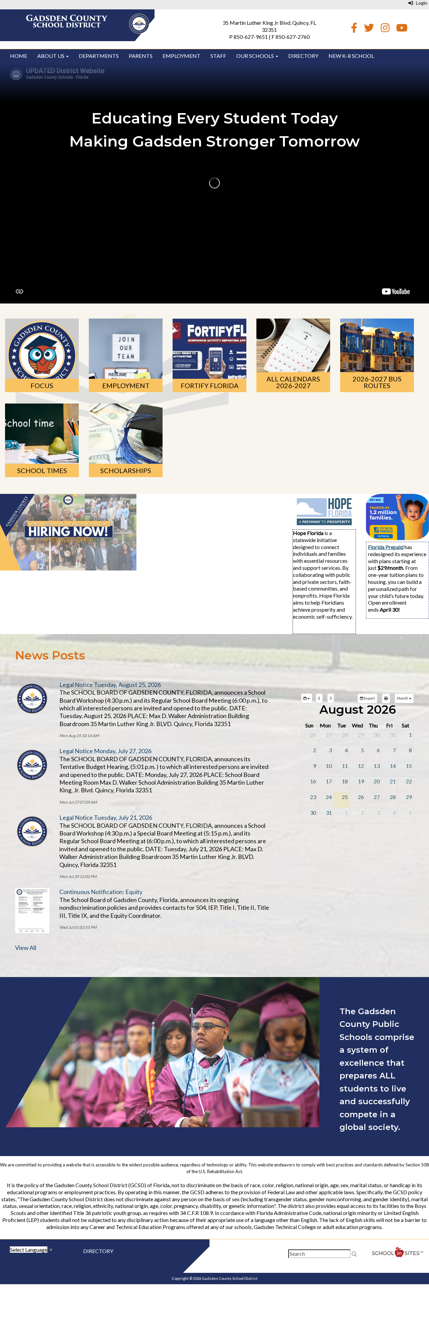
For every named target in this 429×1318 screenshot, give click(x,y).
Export (369, 698)
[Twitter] (369, 29)
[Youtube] (402, 29)
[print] (386, 698)
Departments (99, 56)
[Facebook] (354, 29)
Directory (303, 56)
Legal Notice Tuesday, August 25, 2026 (110, 684)
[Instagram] (385, 29)
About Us (51, 56)
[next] (330, 698)
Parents (140, 56)
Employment (181, 56)
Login (420, 3)
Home (18, 56)
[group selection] (306, 698)
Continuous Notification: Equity (100, 891)
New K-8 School (351, 56)
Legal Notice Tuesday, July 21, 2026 (105, 817)
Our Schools (255, 56)
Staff (218, 56)
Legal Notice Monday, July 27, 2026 (105, 751)
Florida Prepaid (386, 547)
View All (25, 947)
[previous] (319, 698)
